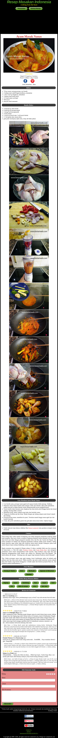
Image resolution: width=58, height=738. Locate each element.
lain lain (44, 586)
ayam (15, 583)
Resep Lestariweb (34, 528)
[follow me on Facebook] (29, 717)
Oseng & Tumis (9, 571)
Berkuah (32, 571)
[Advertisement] (29, 22)
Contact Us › (29, 730)
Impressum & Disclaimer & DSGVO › (29, 733)
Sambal (29, 574)
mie (11, 586)
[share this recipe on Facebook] (25, 81)
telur (34, 586)
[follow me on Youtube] (29, 726)
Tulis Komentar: (6, 689)
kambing (26, 583)
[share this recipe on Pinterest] (32, 81)
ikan (35, 583)
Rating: (4, 674)
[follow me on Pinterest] (29, 721)
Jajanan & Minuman (47, 571)
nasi (53, 583)
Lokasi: (4, 683)
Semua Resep (36, 8)
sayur (44, 583)
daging (5, 583)
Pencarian (21, 8)
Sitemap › (29, 731)
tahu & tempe (23, 586)
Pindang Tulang (28, 550)
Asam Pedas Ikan (41, 550)
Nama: (4, 677)
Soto (21, 571)
